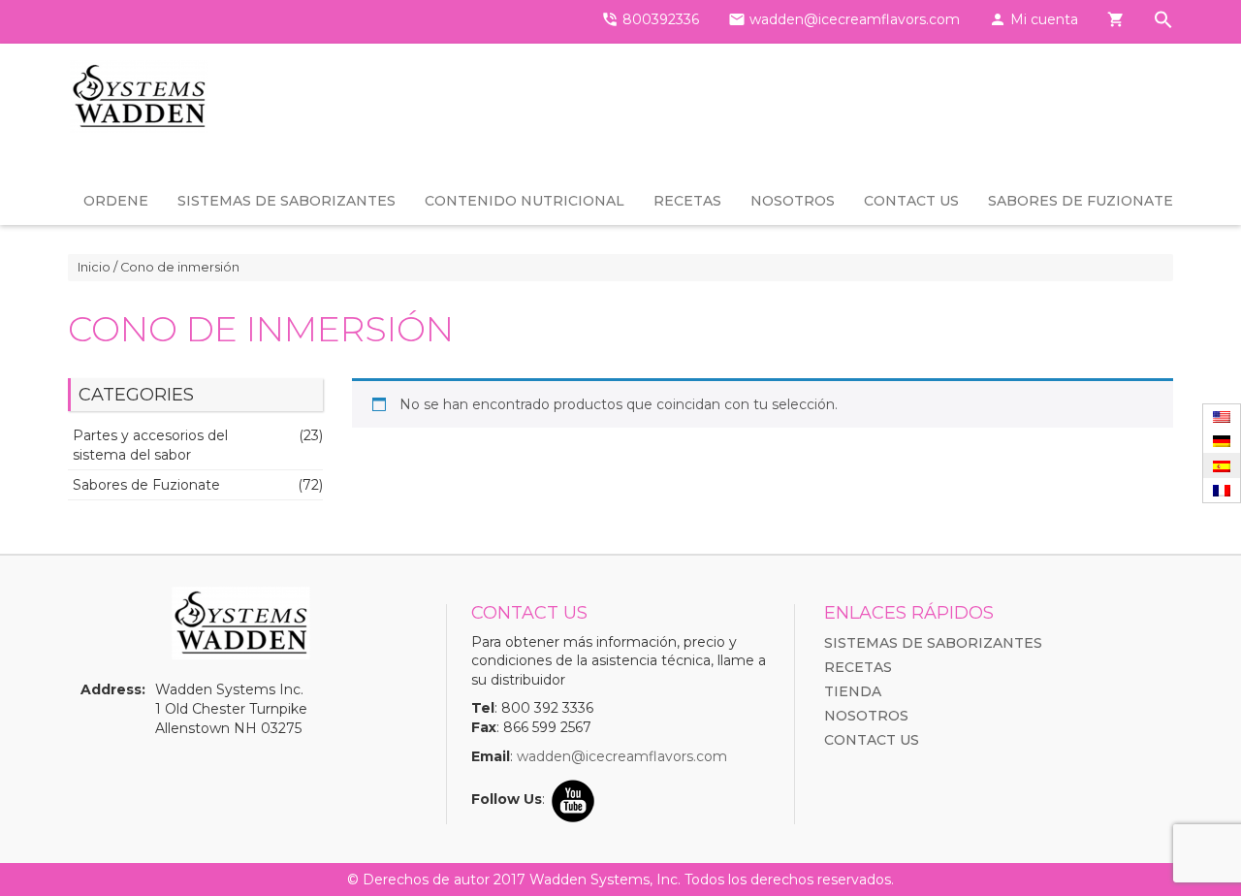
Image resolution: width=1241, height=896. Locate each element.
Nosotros (792, 200)
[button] (1163, 22)
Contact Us (911, 200)
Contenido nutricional (524, 200)
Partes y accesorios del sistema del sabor (150, 445)
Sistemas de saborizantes (286, 200)
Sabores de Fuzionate (1080, 200)
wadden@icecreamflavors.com (622, 756)
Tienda (852, 691)
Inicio (94, 267)
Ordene (115, 200)
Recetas (687, 200)
